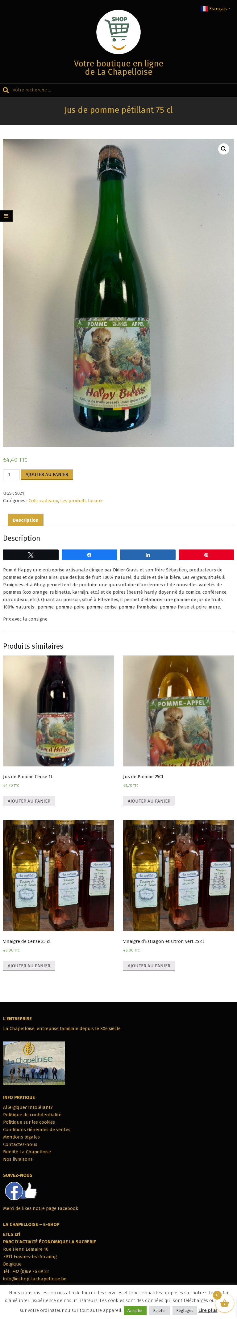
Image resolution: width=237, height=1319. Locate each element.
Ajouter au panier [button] (29, 801)
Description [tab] (26, 520)
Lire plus (208, 1310)
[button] (223, 149)
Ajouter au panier (47, 474)
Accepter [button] (135, 1310)
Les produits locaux (81, 500)
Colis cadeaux (43, 500)
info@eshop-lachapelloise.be (34, 1279)
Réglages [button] (184, 1310)
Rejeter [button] (159, 1310)
